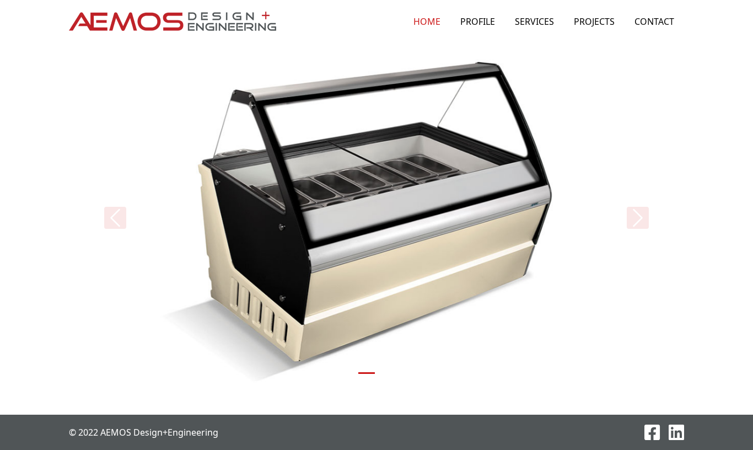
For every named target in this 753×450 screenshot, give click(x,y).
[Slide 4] (406, 373)
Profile (477, 21)
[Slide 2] (366, 373)
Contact (654, 21)
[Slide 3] (386, 373)
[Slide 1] (346, 373)
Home (426, 21)
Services (534, 21)
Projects (594, 21)
